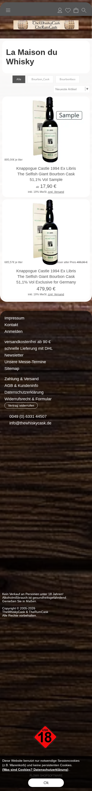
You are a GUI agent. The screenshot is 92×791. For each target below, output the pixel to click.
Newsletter (13, 355)
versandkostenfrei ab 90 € (27, 342)
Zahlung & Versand (21, 379)
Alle (19, 79)
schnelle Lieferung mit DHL (28, 348)
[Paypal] (45, 457)
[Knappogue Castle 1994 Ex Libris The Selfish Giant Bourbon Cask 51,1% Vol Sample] (46, 129)
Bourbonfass (67, 79)
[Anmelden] (60, 10)
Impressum (14, 318)
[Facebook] (7, 439)
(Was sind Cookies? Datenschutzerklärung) (35, 769)
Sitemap (11, 368)
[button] (8, 10)
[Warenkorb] (76, 10)
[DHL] (10, 457)
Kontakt (11, 325)
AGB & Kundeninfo (21, 385)
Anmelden (13, 331)
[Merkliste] (68, 10)
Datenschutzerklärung (24, 392)
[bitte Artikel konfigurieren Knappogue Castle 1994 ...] (82, 189)
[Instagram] (19, 439)
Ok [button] (46, 783)
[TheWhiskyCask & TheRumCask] (46, 17)
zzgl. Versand (56, 191)
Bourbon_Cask (40, 79)
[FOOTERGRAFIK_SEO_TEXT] (46, 718)
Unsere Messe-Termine (25, 362)
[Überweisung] (28, 457)
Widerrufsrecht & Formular (28, 399)
